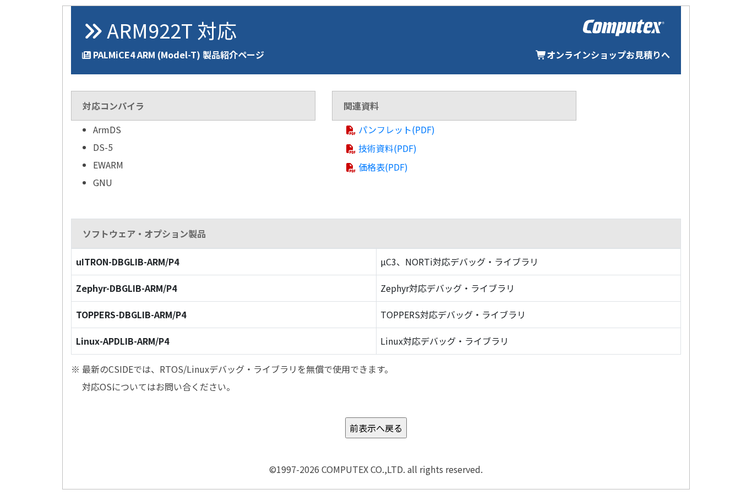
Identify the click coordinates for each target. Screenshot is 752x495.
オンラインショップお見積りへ (608, 54)
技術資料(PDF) (387, 148)
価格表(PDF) (383, 166)
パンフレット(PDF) (396, 129)
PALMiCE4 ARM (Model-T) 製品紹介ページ (178, 54)
